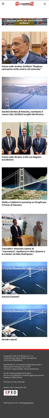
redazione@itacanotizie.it (20, 373)
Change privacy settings (14, 382)
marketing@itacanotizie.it (33, 375)
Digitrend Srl (28, 403)
